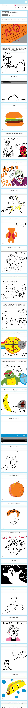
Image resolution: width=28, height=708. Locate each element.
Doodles (6, 12)
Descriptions (14, 12)
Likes (12, 15)
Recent (5, 15)
